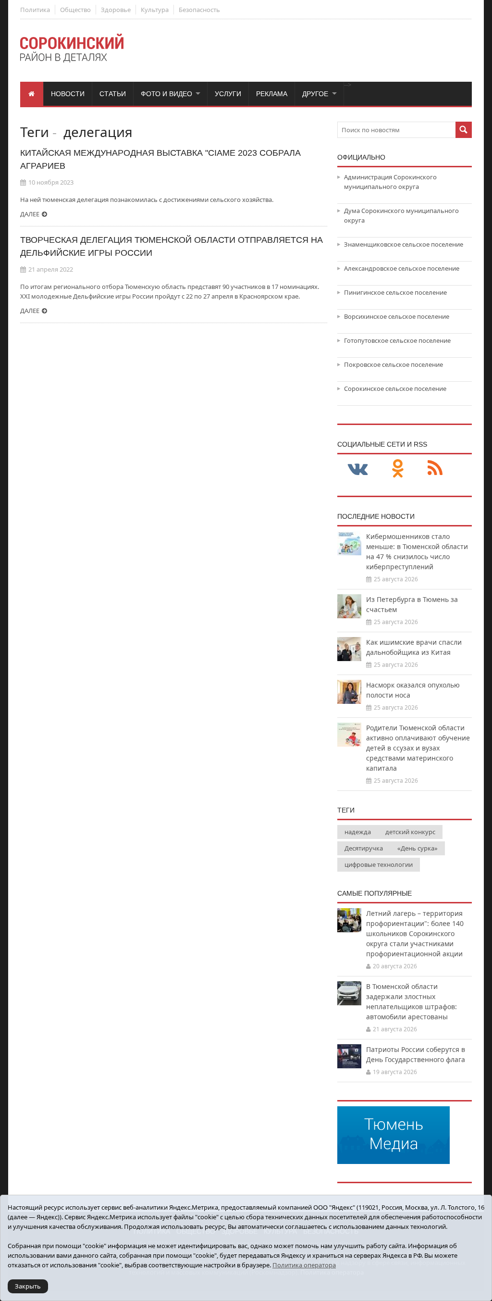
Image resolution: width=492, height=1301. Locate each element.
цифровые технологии (378, 864)
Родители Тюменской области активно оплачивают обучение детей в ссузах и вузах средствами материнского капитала (418, 748)
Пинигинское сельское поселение (395, 292)
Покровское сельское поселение (393, 364)
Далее (29, 214)
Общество (75, 9)
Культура (155, 9)
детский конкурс (410, 831)
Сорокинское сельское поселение (395, 388)
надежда (357, 831)
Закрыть (28, 1286)
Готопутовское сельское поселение (397, 340)
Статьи (112, 94)
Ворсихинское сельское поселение (396, 316)
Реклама (271, 94)
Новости (68, 94)
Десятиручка (363, 848)
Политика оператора (304, 1265)
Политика (35, 9)
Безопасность (199, 9)
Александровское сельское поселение (401, 268)
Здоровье (116, 9)
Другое (315, 94)
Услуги (228, 94)
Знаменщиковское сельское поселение (403, 244)
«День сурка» (417, 848)
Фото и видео (166, 94)
